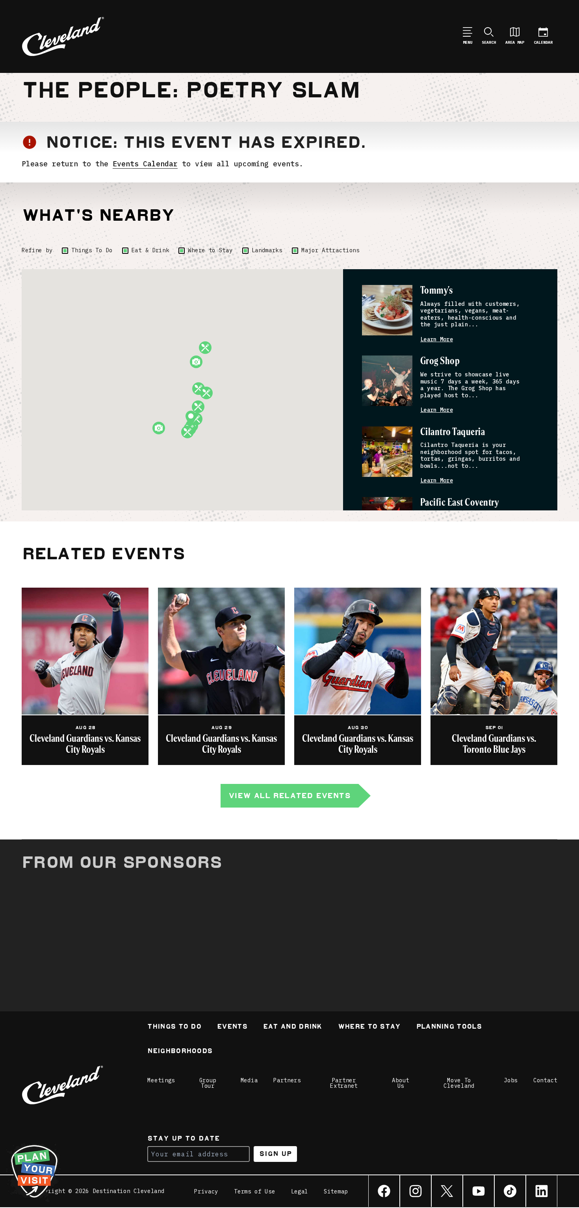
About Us (400, 1083)
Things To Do (91, 250)
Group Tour (208, 1083)
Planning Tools (449, 1027)
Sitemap (336, 1191)
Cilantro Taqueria (452, 432)
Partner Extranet (344, 1083)
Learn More (436, 339)
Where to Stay (210, 250)
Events (232, 1027)
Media (249, 1080)
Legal (299, 1191)
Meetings (161, 1080)
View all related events (289, 795)
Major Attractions (330, 250)
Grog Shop (440, 361)
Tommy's (436, 290)
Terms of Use (254, 1191)
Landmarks (267, 250)
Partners (287, 1080)
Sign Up (275, 1154)
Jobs (511, 1080)
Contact (545, 1080)
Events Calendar (145, 163)
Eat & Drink (150, 250)
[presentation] (387, 310)
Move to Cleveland (459, 1083)
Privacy (206, 1191)
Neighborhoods (179, 1051)
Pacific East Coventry (459, 502)
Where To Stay (369, 1027)
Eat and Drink (292, 1027)
